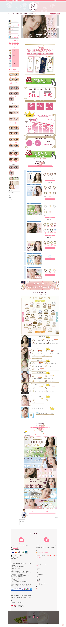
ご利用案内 (13, 13)
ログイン (58, 0)
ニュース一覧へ (56, 517)
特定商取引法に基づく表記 (14, 192)
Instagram (29, 617)
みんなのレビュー (18, 13)
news (35, 13)
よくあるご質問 (31, 13)
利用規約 (14, 197)
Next (58, 27)
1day (12, 29)
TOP (8, 13)
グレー (14, 63)
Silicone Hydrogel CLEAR (14, 37)
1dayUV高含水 (13, 26)
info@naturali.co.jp (23, 0)
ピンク (14, 58)
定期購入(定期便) (50, 180)
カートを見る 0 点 (53, 0)
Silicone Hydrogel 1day (14, 21)
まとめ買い (57, 13)
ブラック (14, 55)
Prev (22, 27)
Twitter (38, 617)
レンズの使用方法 (25, 13)
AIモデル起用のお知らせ (36, 519)
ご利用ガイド (14, 195)
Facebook (34, 617)
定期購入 (53, 13)
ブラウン (14, 50)
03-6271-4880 (11, 0)
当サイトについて (14, 190)
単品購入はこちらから (50, 182)
